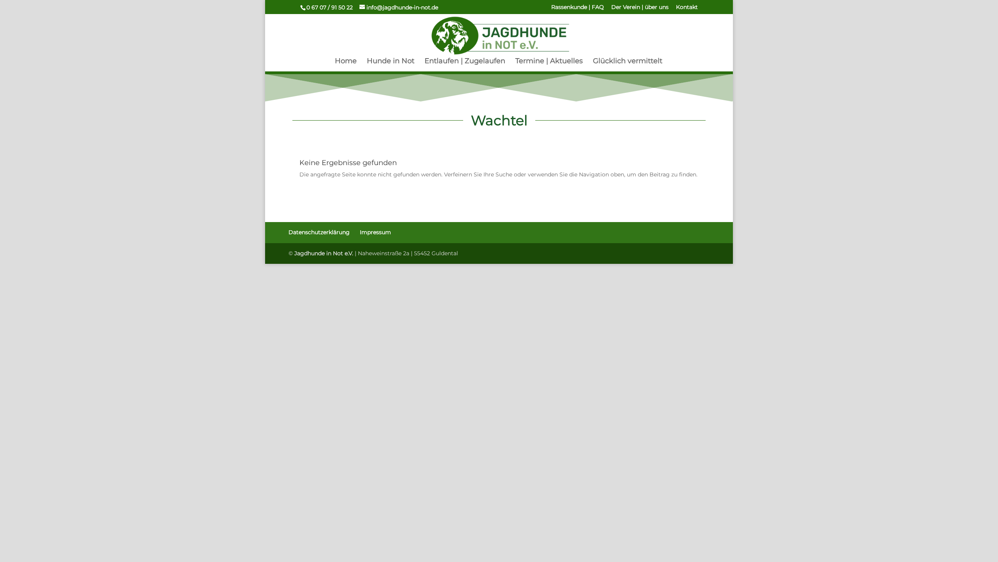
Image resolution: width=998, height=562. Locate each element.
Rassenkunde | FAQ (577, 7)
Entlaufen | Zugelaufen (465, 61)
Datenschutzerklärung (319, 232)
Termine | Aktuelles (549, 61)
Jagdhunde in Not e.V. (323, 253)
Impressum (375, 232)
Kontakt (687, 7)
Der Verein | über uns (640, 7)
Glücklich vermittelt (627, 61)
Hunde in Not (390, 61)
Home (346, 61)
